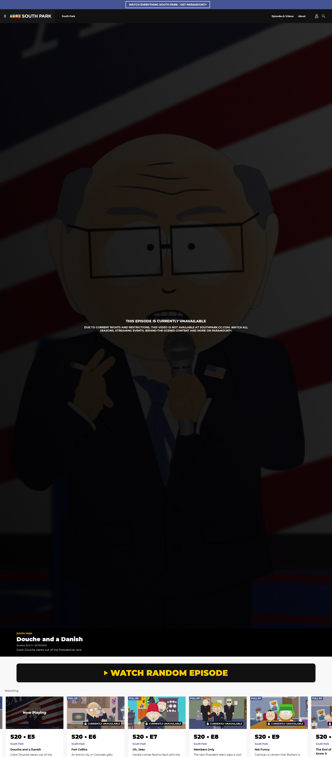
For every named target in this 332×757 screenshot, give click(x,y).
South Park (24, 633)
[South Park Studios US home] (30, 17)
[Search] (323, 16)
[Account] (317, 16)
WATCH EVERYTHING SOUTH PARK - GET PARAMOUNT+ (168, 4)
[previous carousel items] (7, 721)
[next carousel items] (324, 721)
